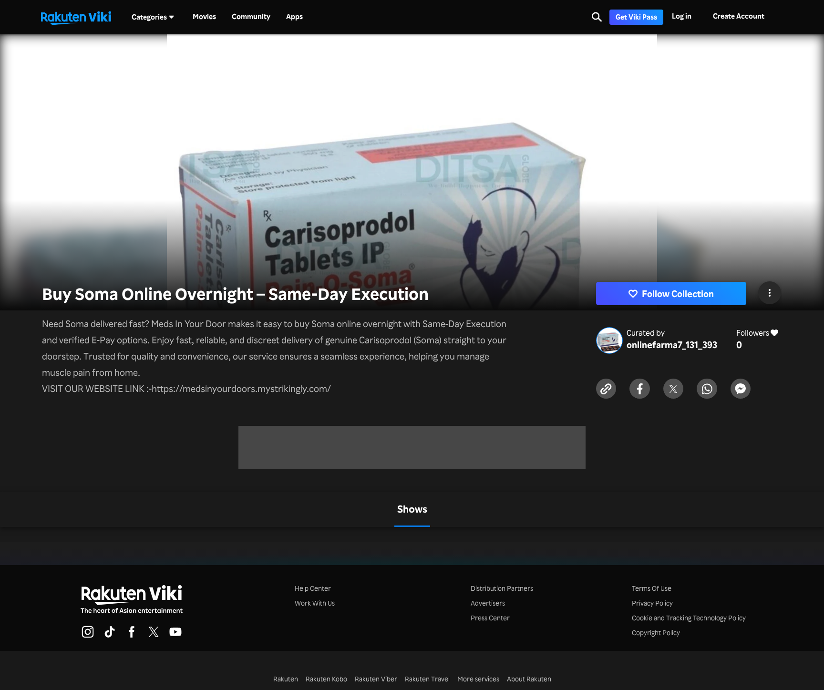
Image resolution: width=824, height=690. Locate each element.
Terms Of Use (651, 588)
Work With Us (315, 603)
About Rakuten (529, 679)
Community (251, 16)
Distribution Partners (502, 588)
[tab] (412, 509)
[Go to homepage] (76, 17)
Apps (294, 16)
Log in (681, 16)
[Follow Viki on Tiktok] (110, 636)
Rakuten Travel (427, 679)
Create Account (738, 16)
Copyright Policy (656, 632)
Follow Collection (678, 293)
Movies (204, 16)
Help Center (313, 588)
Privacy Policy (652, 603)
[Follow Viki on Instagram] (88, 636)
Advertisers (488, 603)
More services (478, 679)
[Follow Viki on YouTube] (175, 636)
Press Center (490, 618)
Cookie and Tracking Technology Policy (689, 618)
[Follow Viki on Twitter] (153, 636)
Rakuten (285, 679)
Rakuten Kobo (326, 679)
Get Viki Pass (636, 16)
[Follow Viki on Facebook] (131, 636)
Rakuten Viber (376, 679)
